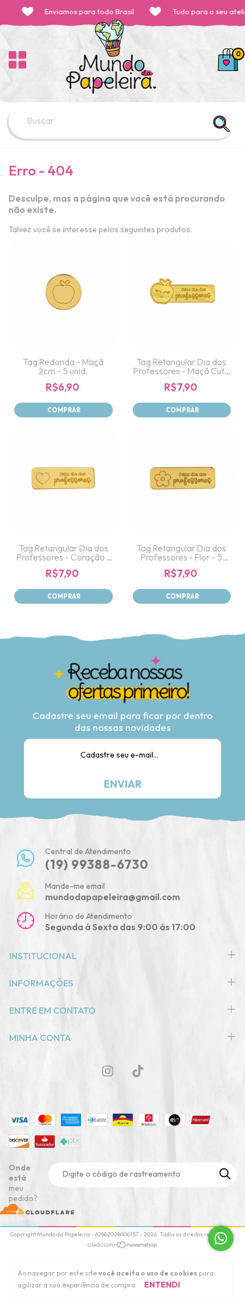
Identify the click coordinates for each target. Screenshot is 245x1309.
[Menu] (17, 59)
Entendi (162, 1284)
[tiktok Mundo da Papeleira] (138, 1071)
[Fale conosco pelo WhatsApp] (221, 1238)
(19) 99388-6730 (97, 864)
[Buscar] (221, 123)
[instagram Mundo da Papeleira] (107, 1071)
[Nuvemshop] (122, 1246)
